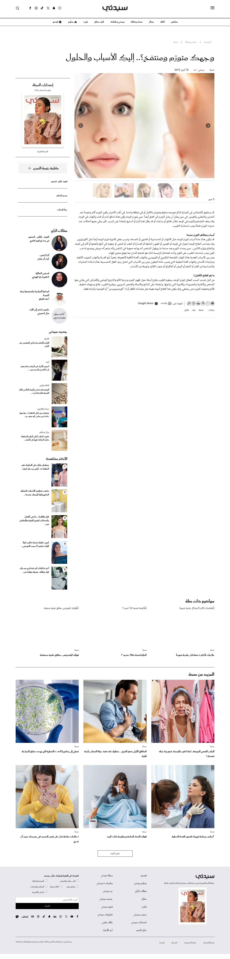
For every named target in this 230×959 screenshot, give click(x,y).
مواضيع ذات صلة (199, 601)
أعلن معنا (174, 942)
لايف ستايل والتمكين (67, 881)
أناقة (162, 22)
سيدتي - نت (199, 70)
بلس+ (85, 22)
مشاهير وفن (70, 886)
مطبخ (71, 22)
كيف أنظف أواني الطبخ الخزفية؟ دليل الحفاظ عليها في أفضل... (35, 438)
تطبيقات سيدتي (105, 914)
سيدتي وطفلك (117, 22)
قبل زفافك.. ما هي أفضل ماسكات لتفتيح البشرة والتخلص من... (34, 520)
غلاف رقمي (107, 922)
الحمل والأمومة (38, 892)
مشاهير (174, 22)
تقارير (144, 906)
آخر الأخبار (108, 930)
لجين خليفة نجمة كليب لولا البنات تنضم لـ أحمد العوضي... (35, 544)
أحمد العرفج (44, 299)
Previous (208, 125)
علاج (187, 310)
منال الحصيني (43, 313)
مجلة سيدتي (107, 875)
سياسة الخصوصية (190, 942)
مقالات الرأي (59, 231)
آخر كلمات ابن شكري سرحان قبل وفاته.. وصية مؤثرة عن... (34, 570)
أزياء (47, 362)
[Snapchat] (54, 8)
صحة (212, 70)
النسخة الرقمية (42, 151)
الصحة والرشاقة (38, 881)
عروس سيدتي (140, 914)
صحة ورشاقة (137, 22)
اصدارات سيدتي (139, 922)
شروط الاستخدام (208, 942)
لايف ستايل (99, 22)
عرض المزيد (115, 853)
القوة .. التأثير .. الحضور (59, 181)
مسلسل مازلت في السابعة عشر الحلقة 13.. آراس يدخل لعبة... (35, 467)
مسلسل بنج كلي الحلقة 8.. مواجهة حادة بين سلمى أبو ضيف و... (34, 414)
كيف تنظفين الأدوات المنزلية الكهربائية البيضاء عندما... (35, 493)
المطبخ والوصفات (37, 886)
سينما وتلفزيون (43, 409)
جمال (151, 22)
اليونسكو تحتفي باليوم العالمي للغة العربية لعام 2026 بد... (34, 391)
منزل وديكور (44, 432)
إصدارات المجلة (42, 85)
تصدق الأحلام (61, 195)
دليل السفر (141, 930)
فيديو (55, 22)
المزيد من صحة (201, 674)
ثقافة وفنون (44, 385)
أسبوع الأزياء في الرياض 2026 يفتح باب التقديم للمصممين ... (35, 368)
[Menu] (212, 8)
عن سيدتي (108, 891)
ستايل (144, 899)
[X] (48, 8)
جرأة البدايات (62, 209)
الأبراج (46, 339)
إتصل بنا (162, 942)
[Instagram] (36, 8)
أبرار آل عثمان (43, 259)
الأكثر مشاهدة (56, 459)
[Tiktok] (42, 8)
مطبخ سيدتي (140, 883)
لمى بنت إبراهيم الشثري (39, 241)
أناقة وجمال (54, 886)
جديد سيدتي (58, 332)
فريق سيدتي (107, 906)
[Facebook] (30, 8)
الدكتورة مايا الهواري (40, 277)
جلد (194, 310)
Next (80, 125)
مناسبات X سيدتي (105, 883)
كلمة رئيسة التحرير (46, 168)
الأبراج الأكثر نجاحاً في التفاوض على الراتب (34, 344)
